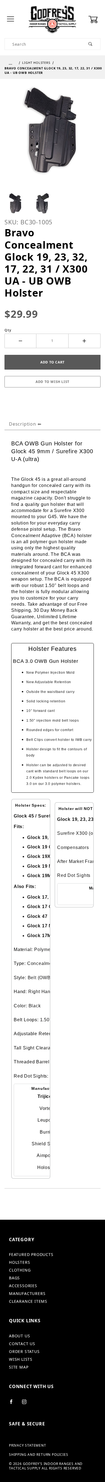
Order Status (24, 1351)
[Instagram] (26, 1403)
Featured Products (31, 1254)
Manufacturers (27, 1293)
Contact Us (22, 1343)
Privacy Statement (27, 1445)
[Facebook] (13, 1403)
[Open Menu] (10, 19)
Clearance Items (28, 1301)
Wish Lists (20, 1359)
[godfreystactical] (52, 18)
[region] (52, 203)
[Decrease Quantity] (20, 341)
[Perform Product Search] (90, 44)
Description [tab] (22, 424)
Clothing (20, 1270)
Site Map (18, 1367)
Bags (14, 1277)
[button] (15, 203)
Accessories (23, 1285)
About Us (19, 1335)
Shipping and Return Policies (38, 1454)
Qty (7, 330)
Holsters (19, 1262)
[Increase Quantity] (85, 341)
